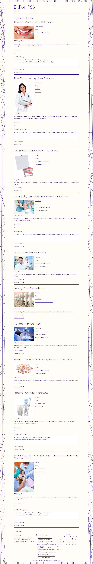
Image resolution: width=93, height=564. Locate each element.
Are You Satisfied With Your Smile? (30, 252)
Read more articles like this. (42, 337)
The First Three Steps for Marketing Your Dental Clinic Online (43, 359)
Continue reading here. (40, 334)
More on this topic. (39, 406)
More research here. (40, 403)
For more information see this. (42, 263)
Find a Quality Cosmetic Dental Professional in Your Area (41, 196)
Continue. (37, 89)
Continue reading (19, 69)
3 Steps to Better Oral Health (27, 323)
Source (36, 155)
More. (36, 36)
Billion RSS (24, 7)
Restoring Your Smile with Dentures (31, 392)
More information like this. (41, 210)
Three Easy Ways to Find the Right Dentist (34, 22)
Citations (37, 462)
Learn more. (38, 92)
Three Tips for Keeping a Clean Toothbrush (34, 78)
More (36, 364)
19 (63, 543)
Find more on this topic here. (42, 32)
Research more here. (40, 469)
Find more (37, 293)
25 (60, 544)
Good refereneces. (39, 164)
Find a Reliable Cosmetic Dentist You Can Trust (36, 150)
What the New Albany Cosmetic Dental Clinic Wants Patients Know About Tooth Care (46, 457)
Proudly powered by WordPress (52, 560)
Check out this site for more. (42, 161)
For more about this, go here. (42, 207)
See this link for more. (40, 266)
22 (72, 543)
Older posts (19, 531)
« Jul (58, 549)
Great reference (39, 26)
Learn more (38, 83)
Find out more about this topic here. (44, 302)
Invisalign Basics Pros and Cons (29, 288)
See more (37, 257)
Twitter (36, 29)
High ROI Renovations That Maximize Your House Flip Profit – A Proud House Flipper (46, 549)
